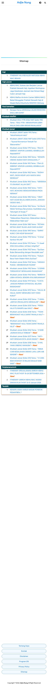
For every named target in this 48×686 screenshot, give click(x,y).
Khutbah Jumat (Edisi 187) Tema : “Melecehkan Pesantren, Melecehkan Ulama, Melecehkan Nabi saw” (28, 218)
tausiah (5, 386)
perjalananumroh (9, 367)
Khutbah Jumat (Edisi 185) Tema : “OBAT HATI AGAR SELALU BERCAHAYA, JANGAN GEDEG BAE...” (27, 200)
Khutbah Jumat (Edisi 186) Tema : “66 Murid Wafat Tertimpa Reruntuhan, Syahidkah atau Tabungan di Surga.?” (28, 209)
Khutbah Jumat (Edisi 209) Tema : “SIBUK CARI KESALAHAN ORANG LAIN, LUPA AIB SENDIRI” (27, 352)
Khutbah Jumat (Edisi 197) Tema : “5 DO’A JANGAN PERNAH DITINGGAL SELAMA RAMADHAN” (26, 284)
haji (3, 72)
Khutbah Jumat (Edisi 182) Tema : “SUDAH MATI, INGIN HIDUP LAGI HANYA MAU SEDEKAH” (27, 175)
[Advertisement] (24, 31)
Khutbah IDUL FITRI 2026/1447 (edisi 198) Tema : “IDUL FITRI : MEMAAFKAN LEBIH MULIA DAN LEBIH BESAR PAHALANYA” (26, 123)
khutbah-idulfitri (9, 116)
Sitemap (24, 672)
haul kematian (8, 106)
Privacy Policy (24, 667)
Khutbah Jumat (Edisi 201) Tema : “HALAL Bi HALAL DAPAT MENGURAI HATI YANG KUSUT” (27, 293)
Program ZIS (24, 661)
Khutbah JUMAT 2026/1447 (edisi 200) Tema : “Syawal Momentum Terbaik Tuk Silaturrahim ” (28, 142)
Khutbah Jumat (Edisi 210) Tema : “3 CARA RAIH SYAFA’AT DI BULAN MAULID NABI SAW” (27, 361)
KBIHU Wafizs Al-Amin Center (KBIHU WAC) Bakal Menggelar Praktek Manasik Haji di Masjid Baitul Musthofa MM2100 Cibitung (27, 100)
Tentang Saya (24, 646)
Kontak (24, 651)
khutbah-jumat (8, 129)
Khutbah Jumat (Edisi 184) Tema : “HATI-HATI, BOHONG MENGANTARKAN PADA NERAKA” (26, 191)
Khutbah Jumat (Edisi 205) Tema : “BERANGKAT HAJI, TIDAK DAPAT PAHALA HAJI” (27, 324)
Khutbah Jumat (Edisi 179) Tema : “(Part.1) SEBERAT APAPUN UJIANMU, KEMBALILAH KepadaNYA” (27, 151)
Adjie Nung (24, 683)
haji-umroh (7, 82)
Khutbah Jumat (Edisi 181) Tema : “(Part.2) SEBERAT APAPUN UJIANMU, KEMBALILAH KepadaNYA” (27, 166)
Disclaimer (24, 656)
